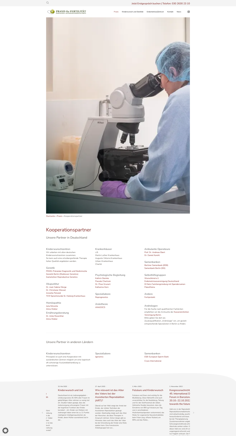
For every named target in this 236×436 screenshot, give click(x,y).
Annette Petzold (53, 293)
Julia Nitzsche (52, 306)
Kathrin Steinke (102, 278)
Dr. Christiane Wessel (56, 290)
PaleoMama (149, 287)
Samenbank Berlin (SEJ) (154, 268)
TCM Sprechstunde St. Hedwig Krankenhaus (65, 296)
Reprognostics (101, 297)
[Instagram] (187, 11)
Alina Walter (52, 309)
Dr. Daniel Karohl (152, 255)
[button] (5, 430)
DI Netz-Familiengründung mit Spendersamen (164, 284)
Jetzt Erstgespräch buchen (146, 3)
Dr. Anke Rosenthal (55, 316)
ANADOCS (100, 307)
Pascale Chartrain (103, 281)
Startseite (50, 216)
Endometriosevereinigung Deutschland (161, 281)
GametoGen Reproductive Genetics (62, 277)
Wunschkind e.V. (151, 278)
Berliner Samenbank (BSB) (156, 265)
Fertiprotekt (149, 297)
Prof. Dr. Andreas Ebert (154, 252)
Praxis (59, 216)
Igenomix (99, 356)
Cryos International (152, 361)
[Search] (47, 2)
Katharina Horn (102, 287)
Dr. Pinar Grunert (103, 284)
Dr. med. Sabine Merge (56, 287)
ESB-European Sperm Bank (156, 356)
